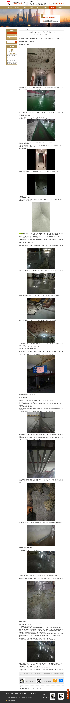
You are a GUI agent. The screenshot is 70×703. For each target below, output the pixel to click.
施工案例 (31, 7)
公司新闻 (9, 33)
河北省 (39, 4)
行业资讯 (9, 35)
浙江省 (36, 3)
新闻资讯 (53, 7)
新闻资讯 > (27, 29)
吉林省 (34, 4)
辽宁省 (31, 4)
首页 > (25, 29)
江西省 (45, 3)
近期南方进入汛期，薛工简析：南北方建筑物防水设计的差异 (31, 688)
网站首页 (10, 7)
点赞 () (61, 680)
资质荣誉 (38, 7)
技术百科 (45, 7)
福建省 (42, 4)
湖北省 (42, 3)
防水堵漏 (17, 7)
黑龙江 (36, 4)
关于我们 (60, 7)
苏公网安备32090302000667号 (12, 700)
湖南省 (45, 4)
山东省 (39, 3)
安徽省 (34, 3)
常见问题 (9, 37)
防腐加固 (24, 7)
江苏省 (31, 3)
